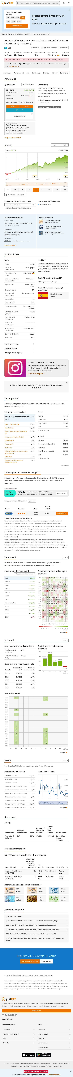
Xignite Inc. (30, 975)
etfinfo (25, 975)
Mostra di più (44, 430)
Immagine (63, 632)
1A (36, 190)
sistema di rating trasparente (50, 547)
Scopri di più (21, 131)
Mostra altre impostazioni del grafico (18, 208)
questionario (57, 385)
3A (42, 190)
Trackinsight (18, 975)
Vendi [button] (26, 106)
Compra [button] (13, 106)
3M (22, 190)
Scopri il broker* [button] (62, 513)
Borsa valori (64, 73)
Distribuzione (49, 867)
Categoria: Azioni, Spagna (48, 282)
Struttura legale (11, 344)
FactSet (41, 975)
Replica (61, 867)
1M (15, 190)
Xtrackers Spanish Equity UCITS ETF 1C (13, 872)
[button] (35, 47)
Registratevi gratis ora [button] (30, 961)
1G (8, 190)
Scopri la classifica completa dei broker (19, 518)
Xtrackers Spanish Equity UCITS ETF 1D (13, 878)
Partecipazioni (19, 73)
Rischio (54, 73)
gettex (36, 975)
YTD (56, 190)
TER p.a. (39, 866)
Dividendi (46, 73)
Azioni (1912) (49, 107)
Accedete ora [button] (46, 961)
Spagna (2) (57, 107)
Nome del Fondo (10, 867)
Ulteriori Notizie (9, 245)
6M (29, 190)
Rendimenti (36, 73)
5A (49, 190)
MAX (64, 190)
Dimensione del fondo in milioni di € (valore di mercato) (30, 863)
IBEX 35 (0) (41, 107)
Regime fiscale (10, 348)
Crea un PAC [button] (20, 110)
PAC (28, 73)
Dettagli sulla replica (13, 352)
